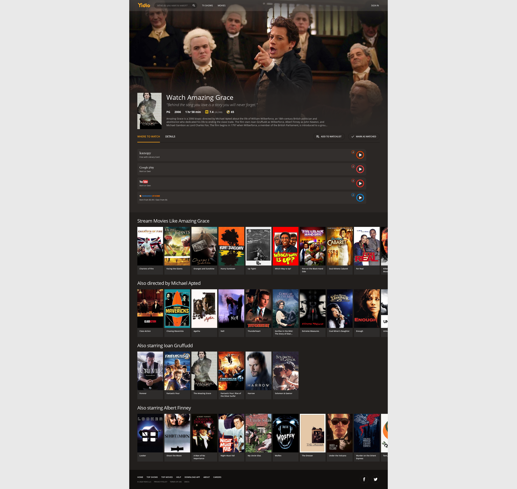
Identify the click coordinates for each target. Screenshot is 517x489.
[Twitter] (375, 479)
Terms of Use (176, 482)
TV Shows (207, 5)
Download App (192, 477)
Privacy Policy (160, 482)
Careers (217, 477)
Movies (222, 5)
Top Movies (167, 477)
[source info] (352, 152)
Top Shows (152, 477)
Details (170, 136)
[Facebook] (364, 479)
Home (140, 477)
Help (178, 477)
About (206, 477)
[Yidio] (144, 6)
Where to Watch (148, 136)
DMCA (186, 482)
